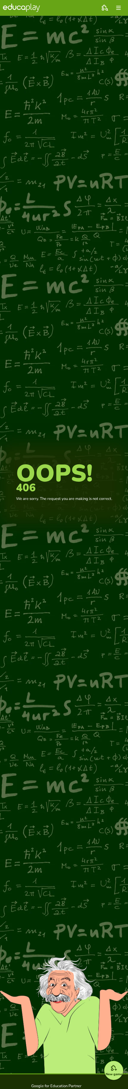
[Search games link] (104, 7)
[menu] (118, 7)
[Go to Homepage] (21, 8)
